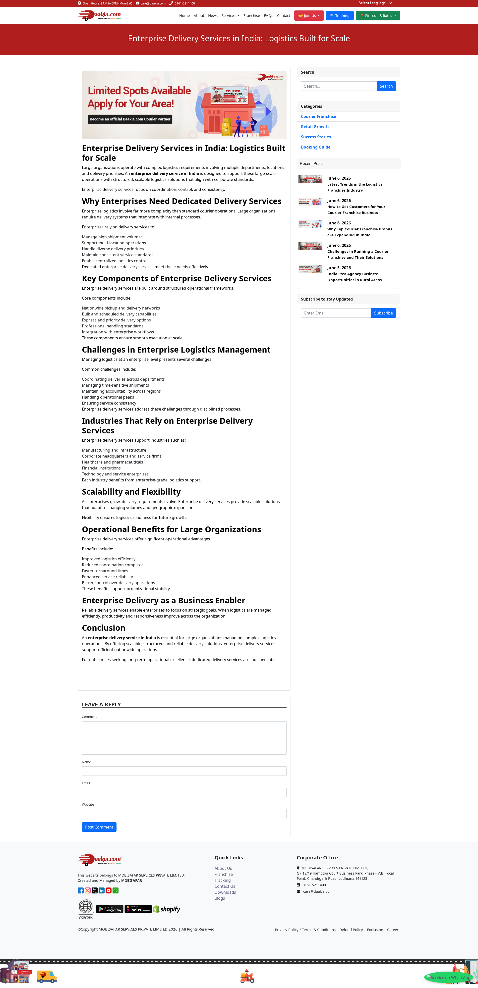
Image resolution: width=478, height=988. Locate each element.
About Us (223, 868)
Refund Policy (351, 929)
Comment (89, 716)
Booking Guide (315, 147)
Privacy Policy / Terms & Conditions (305, 929)
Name (86, 762)
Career (392, 929)
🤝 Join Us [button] (307, 15)
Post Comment (99, 827)
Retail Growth (315, 126)
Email (86, 783)
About (199, 15)
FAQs (268, 15)
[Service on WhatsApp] (448, 977)
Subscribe (383, 313)
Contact (283, 15)
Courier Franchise (318, 116)
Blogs (220, 898)
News (213, 15)
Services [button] (229, 15)
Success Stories (316, 137)
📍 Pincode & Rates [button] (376, 15)
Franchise (251, 15)
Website (88, 804)
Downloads (225, 892)
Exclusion (375, 929)
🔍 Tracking (340, 15)
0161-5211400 (185, 3)
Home (184, 15)
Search (386, 86)
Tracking (223, 880)
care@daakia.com (153, 3)
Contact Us (225, 886)
